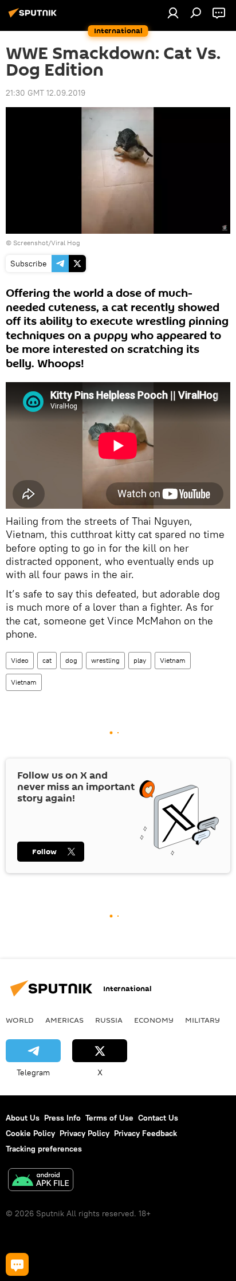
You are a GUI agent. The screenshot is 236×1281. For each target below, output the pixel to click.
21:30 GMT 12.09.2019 (45, 93)
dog (71, 660)
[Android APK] (41, 1181)
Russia (109, 1020)
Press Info (62, 1118)
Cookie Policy (30, 1133)
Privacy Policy (84, 1133)
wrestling (105, 660)
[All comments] (17, 1264)
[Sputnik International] (34, 17)
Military (202, 1020)
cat (47, 660)
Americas (64, 1020)
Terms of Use (109, 1118)
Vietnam (173, 660)
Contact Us (158, 1118)
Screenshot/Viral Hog (46, 242)
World (20, 1020)
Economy (154, 1020)
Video (20, 660)
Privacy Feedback (145, 1133)
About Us (23, 1118)
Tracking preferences (44, 1149)
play (139, 660)
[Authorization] (173, 12)
